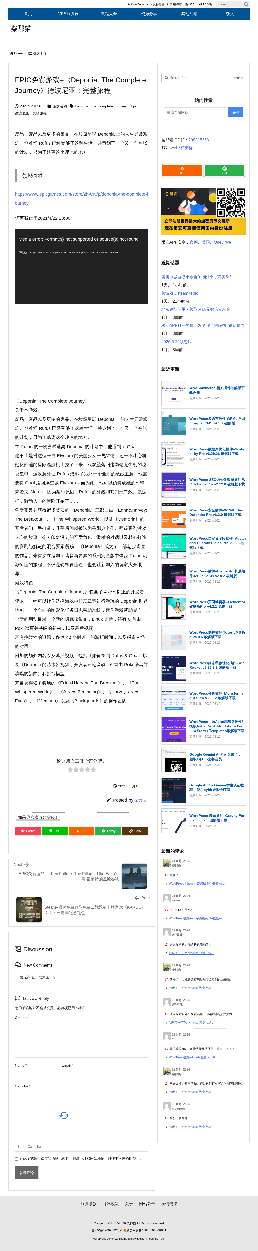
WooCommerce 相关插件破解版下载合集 (217, 390)
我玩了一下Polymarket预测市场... (191, 953)
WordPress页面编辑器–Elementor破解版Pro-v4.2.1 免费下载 (217, 604)
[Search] (246, 4)
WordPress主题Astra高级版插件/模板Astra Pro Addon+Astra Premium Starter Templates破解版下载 (217, 726)
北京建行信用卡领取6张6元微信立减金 (195, 309)
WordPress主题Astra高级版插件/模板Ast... (197, 883)
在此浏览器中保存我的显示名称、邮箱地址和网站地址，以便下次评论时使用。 (81, 1159)
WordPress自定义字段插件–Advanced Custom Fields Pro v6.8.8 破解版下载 (217, 543)
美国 (206, 242)
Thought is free (155, 1238)
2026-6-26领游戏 (176, 342)
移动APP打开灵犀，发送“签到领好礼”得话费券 (203, 325)
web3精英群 (182, 148)
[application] (81, 266)
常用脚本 (176, 4)
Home (18, 53)
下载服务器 (157, 4)
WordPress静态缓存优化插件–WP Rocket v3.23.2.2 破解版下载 (216, 665)
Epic (134, 106)
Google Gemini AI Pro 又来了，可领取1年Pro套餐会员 (217, 756)
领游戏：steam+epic (179, 293)
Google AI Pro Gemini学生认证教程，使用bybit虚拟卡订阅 (216, 787)
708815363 (198, 140)
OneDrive (137, 4)
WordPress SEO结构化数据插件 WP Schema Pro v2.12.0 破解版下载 (217, 482)
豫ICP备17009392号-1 (107, 1230)
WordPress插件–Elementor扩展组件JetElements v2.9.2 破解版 (217, 573)
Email (67, 1065)
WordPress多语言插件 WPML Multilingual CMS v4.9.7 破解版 (217, 420)
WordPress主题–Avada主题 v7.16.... (193, 1057)
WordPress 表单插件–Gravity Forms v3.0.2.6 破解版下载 (216, 818)
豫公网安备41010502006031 (146, 1230)
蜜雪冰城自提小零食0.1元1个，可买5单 (196, 277)
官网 (194, 242)
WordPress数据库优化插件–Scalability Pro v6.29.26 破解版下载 (216, 451)
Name (21, 1065)
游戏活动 (39, 53)
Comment (22, 1017)
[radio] (70, 771)
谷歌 (235, 112)
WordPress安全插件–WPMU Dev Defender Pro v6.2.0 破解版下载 (216, 512)
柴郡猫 (140, 800)
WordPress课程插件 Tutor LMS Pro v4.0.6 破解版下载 (217, 634)
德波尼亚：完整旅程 (31, 113)
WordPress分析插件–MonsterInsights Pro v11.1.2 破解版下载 (217, 695)
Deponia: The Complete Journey (101, 106)
